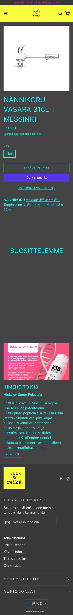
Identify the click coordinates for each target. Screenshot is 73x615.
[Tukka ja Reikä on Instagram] (67, 478)
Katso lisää (12, 454)
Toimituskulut (11, 133)
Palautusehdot (14, 545)
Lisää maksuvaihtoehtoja (36, 187)
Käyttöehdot (13, 552)
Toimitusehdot (14, 538)
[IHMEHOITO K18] (36, 361)
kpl (7, 146)
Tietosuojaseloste (16, 559)
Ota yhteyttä (13, 565)
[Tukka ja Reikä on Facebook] (61, 478)
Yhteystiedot (22, 579)
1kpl (9, 153)
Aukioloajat (20, 591)
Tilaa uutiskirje (25, 500)
